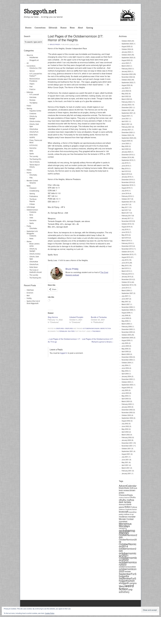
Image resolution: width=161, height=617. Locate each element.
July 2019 (125, 163)
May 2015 (125, 265)
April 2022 (125, 96)
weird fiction (105, 328)
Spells (31, 153)
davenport (122, 504)
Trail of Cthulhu (34, 162)
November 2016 (127, 221)
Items (31, 215)
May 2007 (125, 301)
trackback (96, 331)
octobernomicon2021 (127, 554)
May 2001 (125, 462)
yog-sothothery (126, 590)
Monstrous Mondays (125, 525)
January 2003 (126, 407)
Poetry (29, 226)
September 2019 (127, 160)
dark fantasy (125, 502)
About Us (30, 55)
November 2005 (127, 332)
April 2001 (125, 465)
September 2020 (127, 138)
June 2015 (125, 263)
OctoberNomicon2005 (128, 536)
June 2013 (125, 288)
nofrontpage (31, 207)
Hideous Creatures (125, 509)
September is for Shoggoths (32, 232)
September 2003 (127, 385)
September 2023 (127, 57)
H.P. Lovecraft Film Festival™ (35, 74)
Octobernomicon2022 (128, 558)
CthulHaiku (33, 175)
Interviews (32, 97)
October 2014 (126, 282)
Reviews (32, 100)
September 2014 (127, 285)
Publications (33, 196)
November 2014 (127, 279)
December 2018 (127, 179)
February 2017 (127, 215)
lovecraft (123, 511)
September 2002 (127, 418)
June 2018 (125, 193)
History (29, 170)
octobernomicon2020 (127, 549)
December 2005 (127, 329)
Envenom (30, 293)
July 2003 (125, 390)
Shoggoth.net (40, 11)
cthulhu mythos (126, 499)
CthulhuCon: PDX (35, 68)
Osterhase (30, 290)
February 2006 (127, 326)
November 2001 (127, 446)
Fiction (29, 105)
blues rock (128, 487)
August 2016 (126, 226)
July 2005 (125, 343)
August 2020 (126, 141)
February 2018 (127, 196)
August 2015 (126, 257)
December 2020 (127, 132)
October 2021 (126, 110)
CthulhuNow (33, 129)
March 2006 (126, 324)
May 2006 (125, 321)
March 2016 (126, 240)
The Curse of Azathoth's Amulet (35, 271)
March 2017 (126, 213)
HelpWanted (33, 57)
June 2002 (125, 426)
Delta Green (33, 134)
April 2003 (125, 398)
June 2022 (125, 91)
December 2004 (127, 357)
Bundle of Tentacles (99, 317)
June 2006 (125, 318)
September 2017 (127, 202)
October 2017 (126, 199)
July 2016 (125, 229)
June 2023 (125, 63)
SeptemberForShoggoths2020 (127, 579)
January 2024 (126, 52)
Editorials (53, 27)
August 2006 (126, 312)
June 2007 (125, 299)
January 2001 (126, 473)
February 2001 (127, 471)
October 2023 (126, 55)
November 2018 (127, 182)
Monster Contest (126, 519)
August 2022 (126, 85)
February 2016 (127, 243)
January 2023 (126, 71)
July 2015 (125, 260)
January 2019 (126, 177)
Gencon (32, 71)
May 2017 (125, 207)
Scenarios (32, 220)
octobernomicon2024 (127, 566)
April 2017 (125, 210)
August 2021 (126, 116)
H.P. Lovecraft (34, 94)
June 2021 (125, 118)
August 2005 (126, 340)
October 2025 (126, 41)
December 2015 (127, 246)
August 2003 (126, 387)
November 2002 (127, 412)
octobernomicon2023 (128, 563)
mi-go (132, 514)
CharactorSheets (126, 495)
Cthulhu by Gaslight (33, 117)
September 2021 (127, 113)
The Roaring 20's (35, 159)
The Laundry (33, 156)
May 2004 (125, 371)
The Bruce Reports (32, 200)
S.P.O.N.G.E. (33, 145)
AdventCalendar (127, 485)
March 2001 (126, 468)
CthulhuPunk (33, 132)
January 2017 (126, 218)
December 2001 (127, 443)
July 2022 (125, 88)
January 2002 (126, 440)
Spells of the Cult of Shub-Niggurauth (33, 302)
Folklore (134, 507)
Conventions (40, 27)
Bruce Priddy (55, 44)
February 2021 (127, 127)
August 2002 (126, 421)
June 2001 (125, 459)
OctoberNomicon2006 (91, 328)
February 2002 (127, 437)
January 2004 (126, 376)
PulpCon (32, 89)
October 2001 (126, 448)
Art (28, 63)
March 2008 (126, 290)
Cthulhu (133, 497)
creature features (124, 497)
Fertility (29, 298)
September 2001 (127, 451)
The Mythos (33, 103)
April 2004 (125, 373)
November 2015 (127, 249)
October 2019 (126, 157)
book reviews (124, 490)
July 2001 (125, 457)
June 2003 (125, 393)
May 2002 (125, 429)
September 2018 (127, 185)
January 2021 (126, 129)
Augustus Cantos (35, 111)
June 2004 (125, 368)
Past (30, 86)
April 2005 (125, 351)
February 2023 (127, 68)
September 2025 (127, 43)
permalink (63, 331)
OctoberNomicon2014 (127, 545)
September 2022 (127, 82)
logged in (63, 353)
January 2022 (126, 104)
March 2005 (126, 354)
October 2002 (126, 415)
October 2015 (126, 251)
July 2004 (125, 365)
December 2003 (127, 379)
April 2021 (125, 121)
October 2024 (126, 49)
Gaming (89, 27)
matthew (126, 514)
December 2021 (127, 107)
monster (132, 516)
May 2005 (125, 349)
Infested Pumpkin (76, 317)
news (31, 217)
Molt (28, 295)
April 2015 (125, 268)
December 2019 (127, 154)
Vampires (32, 183)
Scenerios (32, 148)
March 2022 (126, 99)
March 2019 (126, 174)
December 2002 (127, 410)
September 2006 (127, 310)
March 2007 (126, 304)
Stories (28, 27)
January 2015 (126, 276)
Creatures (60, 328)
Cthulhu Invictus (34, 121)
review (128, 571)
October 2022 (126, 80)
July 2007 (125, 296)
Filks (31, 177)
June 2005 (125, 346)
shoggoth (124, 583)
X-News (32, 204)
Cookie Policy (49, 613)
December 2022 (127, 74)
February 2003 (127, 404)
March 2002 (126, 434)
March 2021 (126, 124)
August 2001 (126, 454)
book (135, 488)
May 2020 (125, 146)
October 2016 (126, 224)
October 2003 (126, 382)
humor (134, 509)
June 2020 (125, 143)
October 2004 (126, 362)
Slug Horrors (53, 317)
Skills (31, 151)
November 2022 (127, 77)
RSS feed (71, 331)
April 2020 (125, 149)
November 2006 (127, 307)
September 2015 (127, 254)
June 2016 (125, 232)
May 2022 (125, 93)
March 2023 (126, 66)
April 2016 (125, 238)
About (80, 27)
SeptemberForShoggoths (127, 575)
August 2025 (126, 46)
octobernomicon (127, 531)
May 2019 (125, 168)
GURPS (32, 137)
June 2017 (125, 204)
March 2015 (126, 271)
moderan (123, 516)
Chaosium (32, 188)
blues (121, 487)
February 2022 (127, 102)
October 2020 (126, 135)
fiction (128, 506)
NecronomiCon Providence (34, 80)
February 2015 (127, 274)
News (72, 27)
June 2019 (125, 165)
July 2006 (125, 315)
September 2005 (127, 337)
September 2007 (127, 293)
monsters (123, 521)
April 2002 (125, 432)
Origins (31, 84)
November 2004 (127, 360)
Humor (63, 27)
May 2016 (125, 235)
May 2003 (125, 396)
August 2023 (126, 60)
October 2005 (126, 335)
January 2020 (126, 152)
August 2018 (126, 188)
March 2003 (126, 401)
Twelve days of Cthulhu (34, 165)
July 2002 (125, 423)
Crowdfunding (34, 191)
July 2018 (125, 190)
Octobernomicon (32, 210)
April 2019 (125, 171)
